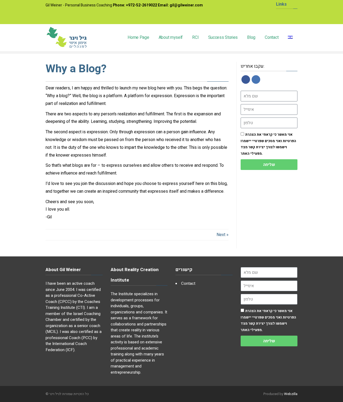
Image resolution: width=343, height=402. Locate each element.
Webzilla (290, 393)
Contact (188, 283)
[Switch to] (290, 37)
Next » (223, 235)
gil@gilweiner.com (186, 5)
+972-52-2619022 (141, 5)
